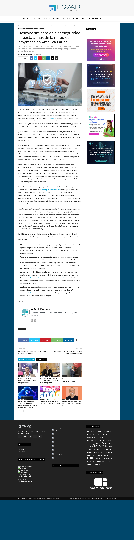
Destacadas (41, 28)
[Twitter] (35, 58)
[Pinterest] (40, 58)
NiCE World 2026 (102, 452)
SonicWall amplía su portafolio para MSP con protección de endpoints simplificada (71, 403)
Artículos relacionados (26, 359)
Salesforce (109, 458)
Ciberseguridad (34, 26)
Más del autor (42, 359)
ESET (107, 437)
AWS (99, 434)
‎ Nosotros (21, 449)
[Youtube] (40, 436)
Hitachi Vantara (97, 440)
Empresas (47, 18)
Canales (83, 18)
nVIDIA (110, 452)
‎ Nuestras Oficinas (23, 451)
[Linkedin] (48, 58)
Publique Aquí (86, 498)
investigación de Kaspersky (51, 190)
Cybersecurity (25, 18)
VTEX (103, 464)
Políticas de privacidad (110, 498)
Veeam (90, 464)
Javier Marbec (90, 446)
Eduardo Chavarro (101, 437)
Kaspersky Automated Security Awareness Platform (48, 278)
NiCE (95, 452)
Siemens (99, 461)
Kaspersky (40, 329)
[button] (113, 19)
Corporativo (36, 18)
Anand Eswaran (107, 431)
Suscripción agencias (96, 498)
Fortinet (90, 440)
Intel (109, 440)
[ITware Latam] (67, 8)
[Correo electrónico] (32, 320)
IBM (106, 440)
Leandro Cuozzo (91, 449)
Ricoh (103, 458)
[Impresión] (56, 58)
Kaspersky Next (28, 293)
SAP (88, 461)
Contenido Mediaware (26, 54)
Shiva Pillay (92, 461)
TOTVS (109, 461)
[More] (76, 340)
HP (103, 440)
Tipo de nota (35, 28)
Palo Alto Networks (97, 455)
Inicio (19, 26)
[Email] (52, 58)
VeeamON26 (97, 464)
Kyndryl (110, 446)
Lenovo (99, 449)
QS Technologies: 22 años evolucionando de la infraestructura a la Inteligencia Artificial (71, 379)
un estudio (50, 118)
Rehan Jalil (98, 458)
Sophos (104, 461)
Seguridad (25, 26)
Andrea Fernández (31, 329)
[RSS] (30, 436)
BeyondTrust (104, 434)
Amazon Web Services (91, 431)
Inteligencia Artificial (99, 443)
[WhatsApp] (44, 58)
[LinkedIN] (35, 320)
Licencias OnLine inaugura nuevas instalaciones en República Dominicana (32, 352)
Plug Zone (106, 455)
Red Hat (91, 458)
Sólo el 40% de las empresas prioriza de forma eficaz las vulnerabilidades (68, 352)
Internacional (94, 18)
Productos (57, 18)
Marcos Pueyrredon (107, 449)
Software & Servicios (70, 18)
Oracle (89, 455)
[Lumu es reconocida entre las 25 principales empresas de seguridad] (50, 393)
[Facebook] (31, 58)
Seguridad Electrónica (46, 376)
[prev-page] (19, 411)
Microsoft (90, 452)
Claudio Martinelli (91, 437)
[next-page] (22, 411)
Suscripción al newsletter (74, 498)
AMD (100, 431)
